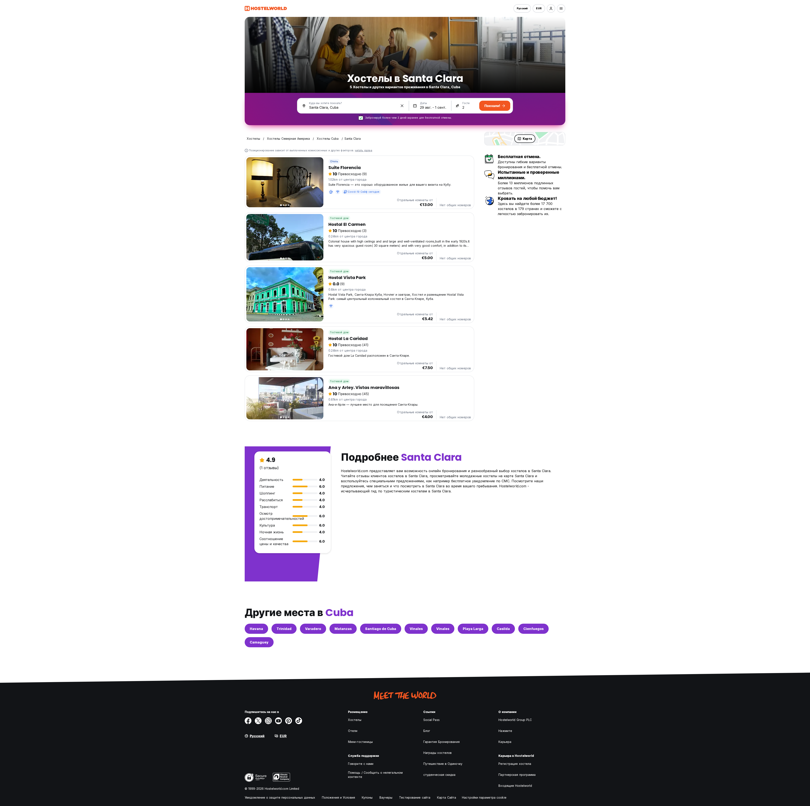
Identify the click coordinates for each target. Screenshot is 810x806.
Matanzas (343, 629)
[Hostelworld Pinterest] (288, 720)
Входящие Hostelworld (515, 785)
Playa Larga (473, 629)
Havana (256, 629)
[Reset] (402, 106)
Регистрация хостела (514, 763)
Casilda (503, 629)
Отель (334, 161)
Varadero (313, 629)
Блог (426, 731)
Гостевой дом (339, 218)
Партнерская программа (517, 774)
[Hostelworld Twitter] (258, 720)
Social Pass (431, 720)
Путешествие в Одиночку (442, 763)
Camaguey (259, 642)
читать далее (363, 150)
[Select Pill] (551, 8)
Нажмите (505, 731)
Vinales (416, 629)
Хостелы (354, 720)
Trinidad (284, 629)
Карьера (504, 742)
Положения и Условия (338, 797)
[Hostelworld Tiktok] (298, 720)
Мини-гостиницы (360, 742)
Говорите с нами (361, 763)
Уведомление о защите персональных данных (280, 797)
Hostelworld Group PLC (515, 720)
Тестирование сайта (414, 797)
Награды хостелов (437, 753)
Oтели (353, 731)
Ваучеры (386, 797)
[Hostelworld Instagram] (268, 720)
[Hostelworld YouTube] (278, 720)
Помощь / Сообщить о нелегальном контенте (375, 775)
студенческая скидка (439, 774)
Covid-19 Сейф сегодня (363, 191)
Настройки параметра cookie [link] (484, 797)
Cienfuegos (533, 629)
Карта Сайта (446, 797)
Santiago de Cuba (380, 629)
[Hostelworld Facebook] (248, 720)
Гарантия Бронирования (441, 742)
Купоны (367, 797)
